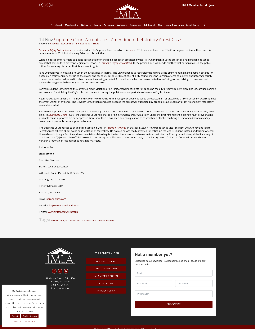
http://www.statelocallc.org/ (64, 205)
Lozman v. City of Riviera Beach (55, 50)
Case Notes (56, 43)
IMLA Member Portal (194, 5)
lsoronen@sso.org (56, 199)
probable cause (89, 220)
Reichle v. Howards (116, 127)
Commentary (71, 43)
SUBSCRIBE (174, 304)
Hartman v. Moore (57, 114)
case (131, 50)
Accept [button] (15, 316)
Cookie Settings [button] (30, 316)
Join (211, 5)
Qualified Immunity (105, 220)
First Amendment (73, 220)
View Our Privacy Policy (24, 321)
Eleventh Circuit (57, 220)
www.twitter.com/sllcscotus (63, 211)
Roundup (85, 43)
